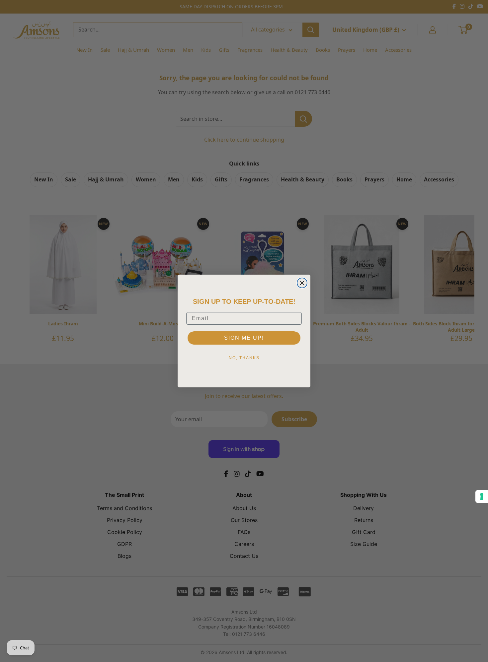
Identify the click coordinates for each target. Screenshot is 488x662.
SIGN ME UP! (244, 338)
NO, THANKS (244, 358)
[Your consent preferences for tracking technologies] (481, 496)
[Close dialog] (302, 283)
